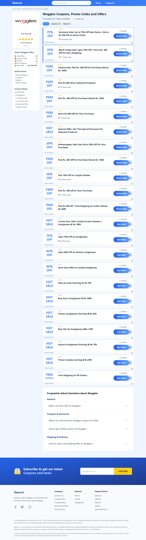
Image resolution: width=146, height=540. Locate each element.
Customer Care (22, 101)
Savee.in (19, 492)
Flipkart (98, 499)
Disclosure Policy (61, 506)
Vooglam (18, 80)
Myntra (98, 502)
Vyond (97, 506)
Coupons (55, 24)
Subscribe (123, 471)
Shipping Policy (22, 104)
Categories (110, 3)
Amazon (98, 495)
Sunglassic (19, 78)
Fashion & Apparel (27, 9)
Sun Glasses (38, 9)
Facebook (20, 92)
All (46, 24)
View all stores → (102, 509)
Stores (98, 3)
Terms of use (60, 509)
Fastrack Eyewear (21, 75)
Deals (66, 24)
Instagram (21, 95)
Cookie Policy (60, 499)
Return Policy (22, 107)
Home (14, 9)
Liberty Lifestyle (21, 83)
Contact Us (59, 495)
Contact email (22, 98)
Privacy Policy (60, 502)
